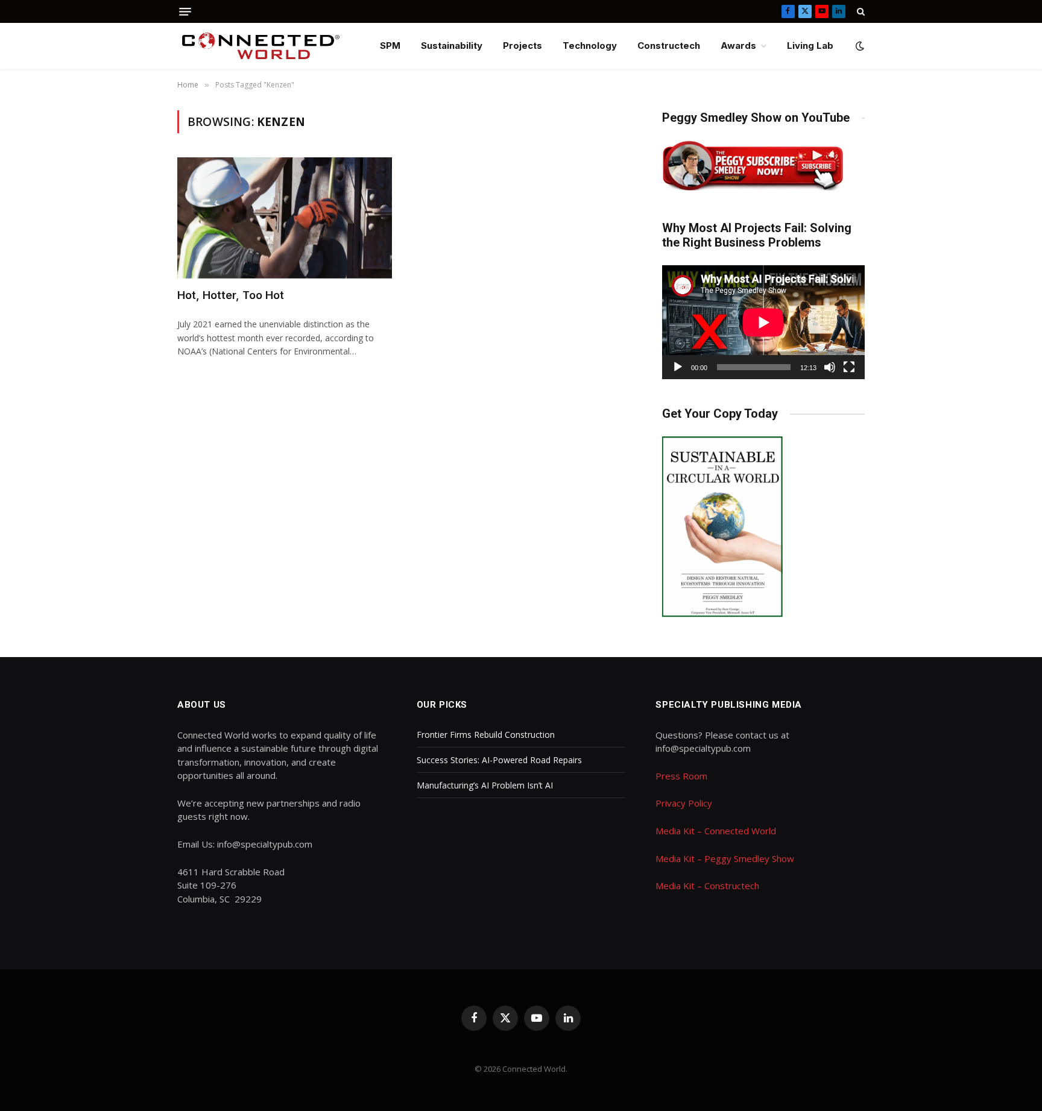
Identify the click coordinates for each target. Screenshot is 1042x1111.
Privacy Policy (683, 803)
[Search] (859, 11)
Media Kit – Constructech (707, 886)
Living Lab (810, 45)
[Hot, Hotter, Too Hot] (284, 217)
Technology (590, 45)
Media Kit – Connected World (715, 831)
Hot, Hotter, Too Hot (230, 295)
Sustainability (451, 45)
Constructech (668, 45)
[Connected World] (260, 46)
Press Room (681, 776)
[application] (763, 322)
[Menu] (185, 11)
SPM (390, 45)
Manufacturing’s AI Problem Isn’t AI (485, 785)
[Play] (678, 367)
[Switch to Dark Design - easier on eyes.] (859, 46)
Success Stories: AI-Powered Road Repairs (499, 760)
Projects (522, 45)
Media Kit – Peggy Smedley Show (724, 858)
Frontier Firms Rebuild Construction (486, 734)
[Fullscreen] (849, 367)
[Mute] (830, 367)
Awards (738, 45)
